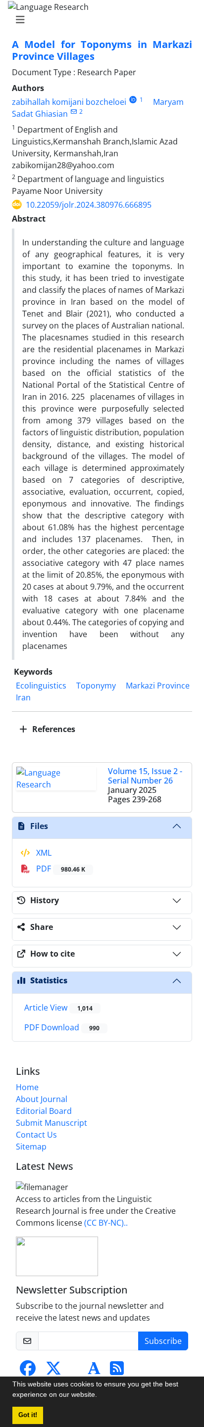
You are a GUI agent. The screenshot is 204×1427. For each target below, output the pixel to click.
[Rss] (117, 1371)
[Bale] (75, 1371)
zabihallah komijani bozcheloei (69, 101)
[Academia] (94, 1371)
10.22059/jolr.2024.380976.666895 (89, 204)
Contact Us (36, 1134)
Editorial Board (44, 1110)
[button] (100, 1395)
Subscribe (163, 1340)
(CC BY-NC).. (106, 1222)
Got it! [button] (27, 1415)
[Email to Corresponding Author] (73, 111)
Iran (23, 697)
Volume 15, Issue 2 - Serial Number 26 (145, 776)
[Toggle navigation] (99, 20)
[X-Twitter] (53, 1371)
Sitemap (31, 1146)
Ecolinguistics (41, 685)
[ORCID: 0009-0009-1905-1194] (133, 99)
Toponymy (96, 685)
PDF (59, 868)
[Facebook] (28, 1371)
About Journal (41, 1099)
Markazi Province (158, 685)
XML (42, 852)
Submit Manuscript (51, 1122)
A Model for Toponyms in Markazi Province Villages (102, 50)
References (52, 729)
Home (27, 1087)
